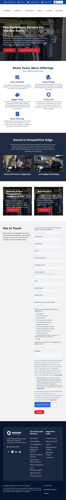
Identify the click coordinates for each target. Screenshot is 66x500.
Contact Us (49, 458)
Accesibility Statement (50, 489)
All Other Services (36, 476)
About (39, 11)
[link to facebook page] (8, 452)
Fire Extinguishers (36, 444)
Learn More (9, 50)
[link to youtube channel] (20, 452)
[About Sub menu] (43, 10)
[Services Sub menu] (22, 10)
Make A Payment (51, 441)
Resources (29, 11)
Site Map (46, 493)
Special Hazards (35, 473)
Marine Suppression (36, 465)
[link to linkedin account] (16, 452)
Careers (48, 444)
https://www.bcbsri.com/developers (21, 491)
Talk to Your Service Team (29, 50)
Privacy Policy (48, 485)
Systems (7, 11)
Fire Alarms (34, 438)
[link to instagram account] (12, 452)
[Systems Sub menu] (11, 10)
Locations (59, 11)
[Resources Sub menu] (34, 10)
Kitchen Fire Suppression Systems (34, 449)
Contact (49, 11)
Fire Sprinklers (35, 441)
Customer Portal (51, 438)
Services (18, 11)
